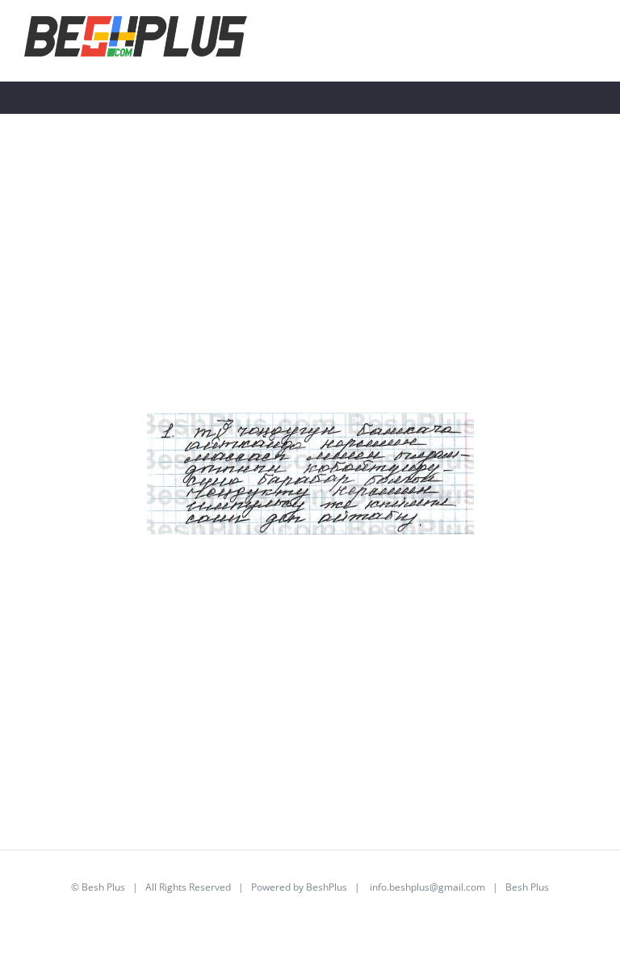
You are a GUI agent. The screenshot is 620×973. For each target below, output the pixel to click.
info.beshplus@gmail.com (427, 887)
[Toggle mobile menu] (589, 39)
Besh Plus (103, 887)
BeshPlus (326, 887)
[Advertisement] (310, 300)
